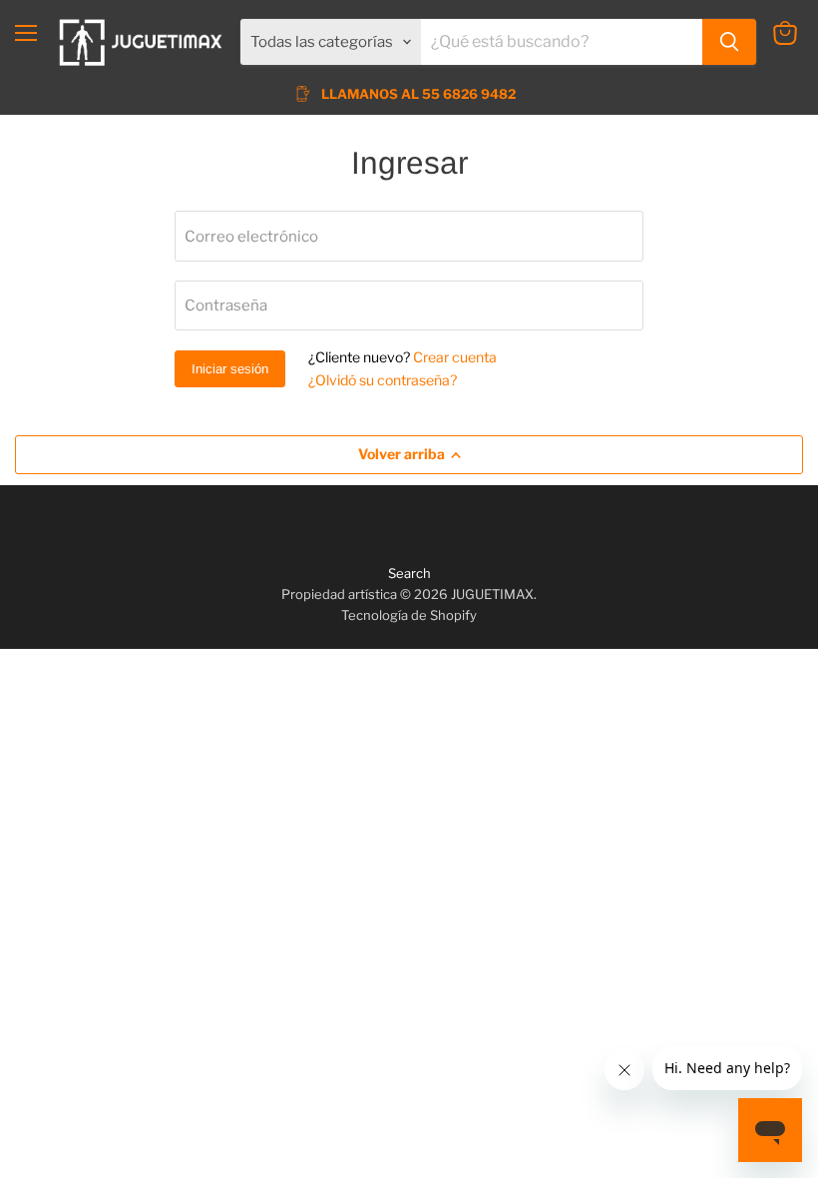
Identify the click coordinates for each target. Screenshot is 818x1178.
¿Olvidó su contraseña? (382, 379)
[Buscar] (729, 42)
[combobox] (561, 42)
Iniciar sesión (230, 368)
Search (409, 573)
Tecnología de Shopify (409, 615)
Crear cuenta (455, 356)
